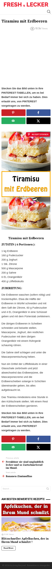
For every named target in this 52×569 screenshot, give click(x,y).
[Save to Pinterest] (13, 112)
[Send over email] (13, 120)
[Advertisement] (26, 59)
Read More (8, 548)
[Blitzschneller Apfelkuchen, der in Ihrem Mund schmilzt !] (26, 517)
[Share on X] (38, 120)
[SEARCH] (49, 12)
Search (48, 489)
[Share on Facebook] (38, 112)
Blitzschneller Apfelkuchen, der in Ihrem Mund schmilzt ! (25, 540)
